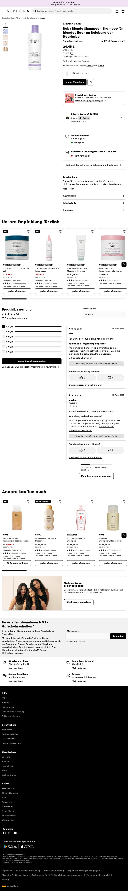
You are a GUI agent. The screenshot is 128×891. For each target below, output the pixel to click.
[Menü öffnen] (4, 11)
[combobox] (104, 314)
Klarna (101, 65)
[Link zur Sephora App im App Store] (27, 846)
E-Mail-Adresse (72, 631)
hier (23, 854)
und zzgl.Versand (81, 61)
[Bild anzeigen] (5, 25)
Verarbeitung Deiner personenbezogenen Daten (27, 641)
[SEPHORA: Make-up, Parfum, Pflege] (18, 11)
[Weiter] (124, 264)
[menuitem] (117, 11)
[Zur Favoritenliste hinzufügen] (29, 231)
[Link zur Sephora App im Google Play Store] (11, 846)
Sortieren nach (89, 309)
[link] (32, 361)
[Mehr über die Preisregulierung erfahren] (72, 53)
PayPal (89, 65)
